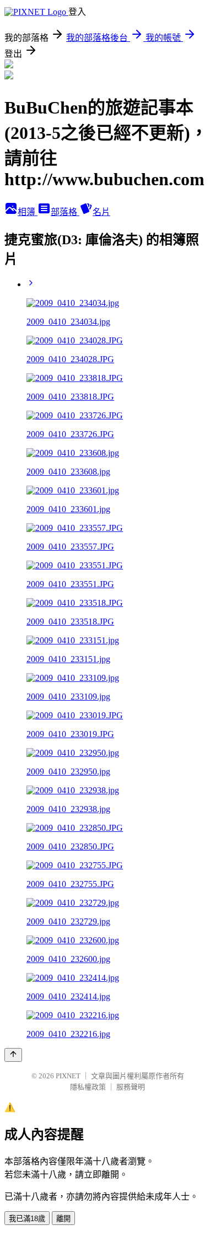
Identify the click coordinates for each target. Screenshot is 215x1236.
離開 (63, 1218)
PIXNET (68, 1076)
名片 (101, 212)
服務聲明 (130, 1087)
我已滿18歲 (27, 1218)
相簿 (27, 212)
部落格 (65, 212)
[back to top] (13, 1055)
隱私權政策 (88, 1087)
